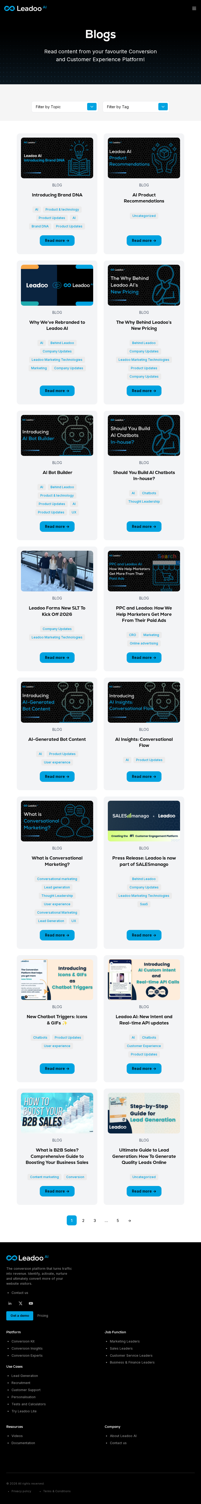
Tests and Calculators (29, 1404)
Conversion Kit (23, 1341)
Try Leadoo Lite (24, 1411)
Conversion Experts (27, 1355)
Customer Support (26, 1390)
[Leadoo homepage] (27, 1258)
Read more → (57, 240)
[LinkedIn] (10, 1303)
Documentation (23, 1443)
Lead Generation (25, 1376)
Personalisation (24, 1397)
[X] (20, 1303)
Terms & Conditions (57, 1491)
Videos (17, 1436)
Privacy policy (21, 1491)
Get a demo (19, 1316)
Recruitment (21, 1383)
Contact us (20, 1293)
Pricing (42, 1316)
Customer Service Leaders (131, 1355)
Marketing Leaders (125, 1341)
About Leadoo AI (123, 1436)
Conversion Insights (27, 1348)
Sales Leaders (121, 1348)
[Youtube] (31, 1303)
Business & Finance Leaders (132, 1362)
